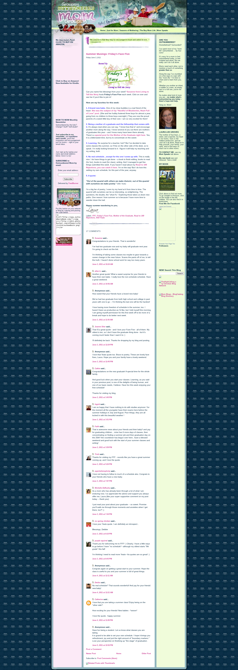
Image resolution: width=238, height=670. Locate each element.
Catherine (99, 599)
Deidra (97, 583)
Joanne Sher (100, 327)
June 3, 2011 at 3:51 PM (102, 420)
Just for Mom (112, 30)
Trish (97, 454)
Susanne (98, 238)
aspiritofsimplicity (102, 471)
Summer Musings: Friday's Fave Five (108, 54)
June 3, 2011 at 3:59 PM (102, 447)
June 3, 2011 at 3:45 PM (102, 397)
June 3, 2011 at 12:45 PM (102, 362)
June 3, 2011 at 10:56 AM (102, 284)
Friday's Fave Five (104, 216)
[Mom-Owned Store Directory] (68, 241)
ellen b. (98, 271)
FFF (94, 216)
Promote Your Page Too (167, 244)
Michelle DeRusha (102, 488)
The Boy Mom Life (147, 30)
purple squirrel (101, 541)
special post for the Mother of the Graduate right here (120, 135)
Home (102, 30)
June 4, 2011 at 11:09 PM (102, 620)
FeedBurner (73, 183)
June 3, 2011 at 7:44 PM (102, 514)
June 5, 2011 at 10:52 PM (102, 645)
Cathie (97, 369)
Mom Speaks (162, 30)
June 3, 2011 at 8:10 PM (102, 534)
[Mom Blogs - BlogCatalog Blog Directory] (171, 295)
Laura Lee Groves (165, 206)
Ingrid (97, 404)
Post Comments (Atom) (107, 658)
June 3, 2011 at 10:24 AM (102, 264)
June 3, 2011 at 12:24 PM (102, 345)
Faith (97, 427)
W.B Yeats (100, 218)
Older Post (146, 654)
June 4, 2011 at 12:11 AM (102, 576)
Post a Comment (94, 649)
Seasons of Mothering (129, 30)
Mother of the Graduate (123, 216)
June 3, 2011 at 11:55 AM (102, 320)
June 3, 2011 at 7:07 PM (102, 481)
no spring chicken (102, 521)
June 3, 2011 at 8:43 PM (102, 559)
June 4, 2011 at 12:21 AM (102, 592)
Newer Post (91, 654)
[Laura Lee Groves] (171, 224)
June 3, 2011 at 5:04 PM (102, 464)
